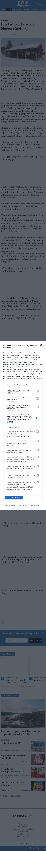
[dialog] (23, 425)
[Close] (42, 346)
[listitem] (23, 385)
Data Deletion (10, 505)
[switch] (37, 391)
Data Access (23, 505)
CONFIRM (14, 497)
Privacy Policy (36, 505)
